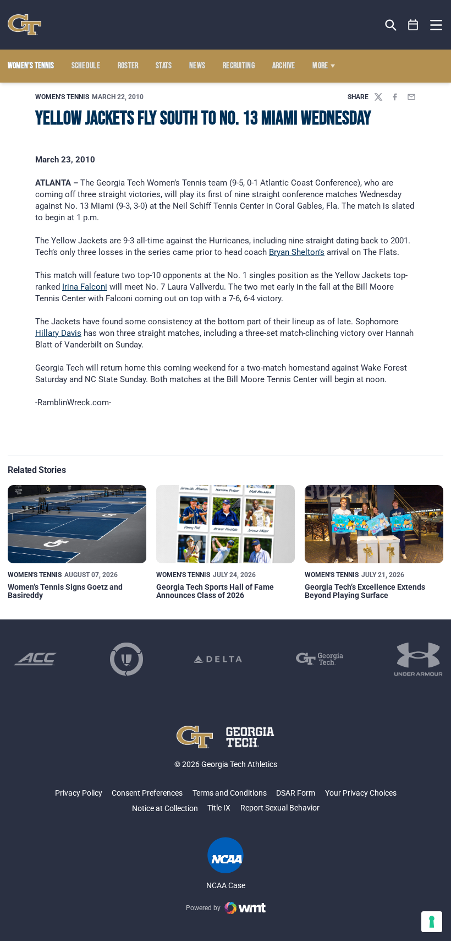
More (320, 66)
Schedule (86, 66)
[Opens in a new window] (35, 659)
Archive (283, 66)
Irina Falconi (84, 287)
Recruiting (239, 66)
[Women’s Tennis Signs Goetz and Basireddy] (77, 524)
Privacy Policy (78, 792)
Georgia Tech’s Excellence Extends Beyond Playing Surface (365, 591)
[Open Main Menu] (436, 25)
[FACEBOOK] (395, 97)
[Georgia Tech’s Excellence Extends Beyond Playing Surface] (374, 524)
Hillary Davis (58, 333)
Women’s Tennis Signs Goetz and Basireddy (65, 591)
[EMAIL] (411, 97)
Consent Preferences (147, 792)
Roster (128, 66)
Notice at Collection (165, 808)
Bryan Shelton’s (296, 252)
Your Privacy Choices (361, 792)
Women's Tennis (62, 97)
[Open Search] (390, 25)
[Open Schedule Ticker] (413, 25)
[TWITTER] (378, 97)
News (197, 66)
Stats (164, 66)
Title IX (218, 807)
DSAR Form (295, 792)
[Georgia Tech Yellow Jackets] (24, 24)
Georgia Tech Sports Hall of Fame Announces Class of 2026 (215, 591)
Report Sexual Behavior (280, 807)
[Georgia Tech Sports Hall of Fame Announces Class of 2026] (225, 524)
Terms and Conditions (230, 792)
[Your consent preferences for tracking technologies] (431, 921)
